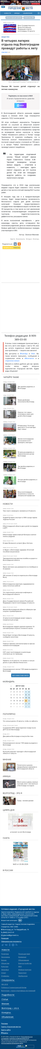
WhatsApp (24, 354)
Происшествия (24, 954)
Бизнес (4, 960)
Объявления (27, 13)
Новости (7, 13)
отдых (29, 239)
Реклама (4, 1023)
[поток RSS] (16, 944)
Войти (5, 1033)
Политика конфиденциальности (19, 1038)
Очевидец (5, 976)
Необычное (22, 976)
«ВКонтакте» (29, 358)
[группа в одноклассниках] (10, 944)
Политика (5, 954)
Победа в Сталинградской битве (13, 987)
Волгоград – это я (12, 793)
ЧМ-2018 (4, 984)
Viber (33, 354)
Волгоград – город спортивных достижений (18, 991)
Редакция (5, 938)
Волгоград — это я (10, 1008)
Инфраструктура (24, 970)
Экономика (5, 957)
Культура (4, 966)
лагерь (36, 239)
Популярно (9, 714)
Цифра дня (8, 810)
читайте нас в (11, 248)
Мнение (7, 759)
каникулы (21, 239)
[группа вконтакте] (6, 944)
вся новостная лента (20, 675)
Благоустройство (25, 963)
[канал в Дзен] (13, 945)
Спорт (3, 973)
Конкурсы (6, 1012)
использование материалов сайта (12, 1043)
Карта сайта (6, 1030)
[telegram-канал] (2, 945)
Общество (5, 37)
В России (8, 870)
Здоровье (5, 970)
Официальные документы (11, 941)
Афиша (17, 13)
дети (13, 239)
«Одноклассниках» (12, 361)
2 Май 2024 (4, 52)
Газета (6, 838)
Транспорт (22, 973)
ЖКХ (20, 966)
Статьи (5, 999)
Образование (23, 960)
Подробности (8, 994)
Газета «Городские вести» (11, 1027)
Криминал (22, 957)
